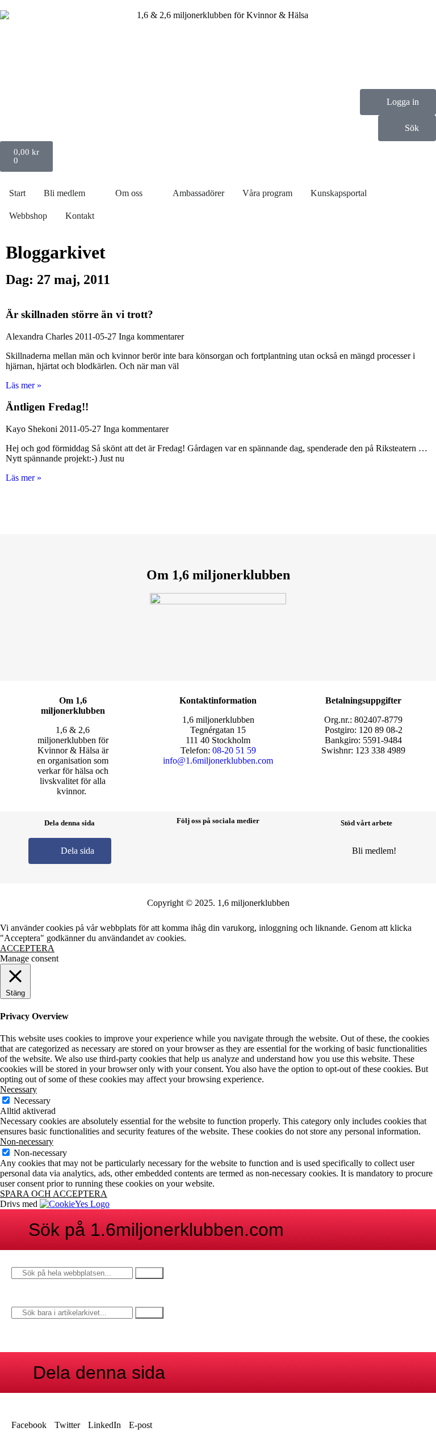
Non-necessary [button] (26, 1141)
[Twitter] (235, 850)
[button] (29, 1420)
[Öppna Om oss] (149, 193)
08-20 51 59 (234, 750)
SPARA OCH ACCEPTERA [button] (53, 1193)
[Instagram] (201, 850)
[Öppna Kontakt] (101, 216)
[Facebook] (168, 850)
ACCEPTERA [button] (27, 948)
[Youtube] (268, 850)
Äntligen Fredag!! (47, 407)
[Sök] (149, 1273)
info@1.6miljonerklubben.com (218, 760)
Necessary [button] (18, 1089)
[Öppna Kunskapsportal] (374, 193)
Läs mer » (23, 385)
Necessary (32, 1100)
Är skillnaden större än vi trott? (79, 314)
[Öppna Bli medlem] (92, 193)
